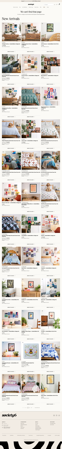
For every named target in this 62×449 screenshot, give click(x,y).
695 (35, 407)
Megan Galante (44, 139)
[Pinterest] (57, 415)
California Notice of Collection (21, 435)
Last (38, 407)
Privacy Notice (4, 435)
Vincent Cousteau (44, 298)
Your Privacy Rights (57, 435)
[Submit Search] (45, 4)
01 (43, 201)
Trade (48, 7)
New (20, 7)
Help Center (22, 423)
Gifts (40, 7)
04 (58, 201)
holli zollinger (24, 106)
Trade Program (37, 429)
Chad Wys (43, 266)
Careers (36, 424)
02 (48, 201)
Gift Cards (22, 428)
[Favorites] (57, 4)
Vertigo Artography (45, 74)
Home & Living (31, 7)
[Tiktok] (59, 415)
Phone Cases (36, 7)
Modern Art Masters (25, 202)
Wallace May (24, 298)
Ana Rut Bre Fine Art (44, 361)
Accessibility (49, 435)
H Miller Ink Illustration (6, 74)
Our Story (36, 423)
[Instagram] (54, 415)
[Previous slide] (3, 63)
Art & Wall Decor (24, 7)
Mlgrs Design (24, 234)
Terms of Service (31, 435)
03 (53, 201)
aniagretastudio (24, 74)
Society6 (4, 42)
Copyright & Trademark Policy (40, 435)
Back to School (15, 7)
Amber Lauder (24, 266)
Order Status (22, 427)
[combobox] (48, 4)
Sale (44, 7)
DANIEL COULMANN (5, 266)
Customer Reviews (38, 427)
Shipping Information (24, 424)
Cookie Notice (11, 435)
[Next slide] (19, 63)
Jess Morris (24, 361)
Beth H (43, 42)
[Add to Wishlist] (3, 23)
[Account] (55, 4)
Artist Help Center (52, 423)
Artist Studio (52, 424)
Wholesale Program (38, 428)
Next (37, 407)
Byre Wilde (4, 394)
